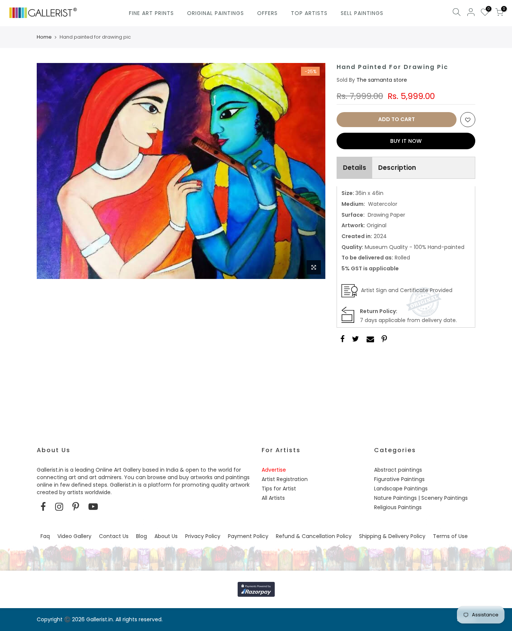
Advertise (274, 470)
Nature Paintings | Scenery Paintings (421, 498)
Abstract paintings (398, 470)
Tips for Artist (279, 488)
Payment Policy (248, 536)
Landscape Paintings (401, 488)
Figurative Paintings (399, 479)
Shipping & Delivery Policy (392, 536)
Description (397, 167)
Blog (141, 536)
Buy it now (406, 141)
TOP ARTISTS (309, 13)
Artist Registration (285, 479)
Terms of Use (450, 536)
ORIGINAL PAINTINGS (215, 13)
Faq (45, 536)
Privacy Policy (202, 536)
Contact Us (114, 536)
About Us (166, 536)
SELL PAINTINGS (362, 13)
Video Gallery (74, 536)
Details (354, 167)
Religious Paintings (398, 507)
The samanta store (381, 80)
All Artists (273, 498)
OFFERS (267, 13)
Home (44, 37)
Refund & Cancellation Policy (314, 536)
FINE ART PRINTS (151, 13)
